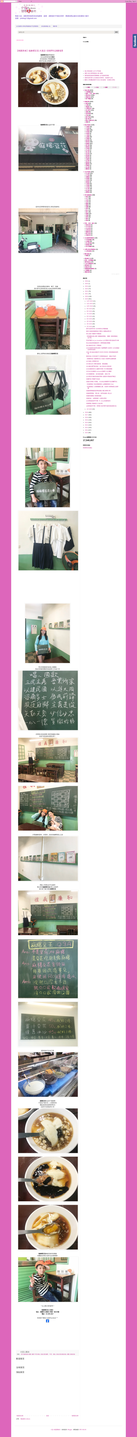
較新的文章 (20, 1415)
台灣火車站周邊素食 (90, 249)
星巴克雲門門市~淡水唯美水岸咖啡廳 (97, 328)
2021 (86, 293)
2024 (86, 286)
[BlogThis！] (23, 1352)
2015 (86, 420)
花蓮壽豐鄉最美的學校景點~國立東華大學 (98, 390)
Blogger (70, 1429)
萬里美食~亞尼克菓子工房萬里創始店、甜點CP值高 (101, 356)
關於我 (55, 26)
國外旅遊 (87, 254)
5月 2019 (89, 319)
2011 (86, 430)
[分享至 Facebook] (27, 1352)
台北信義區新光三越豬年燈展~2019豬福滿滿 (99, 369)
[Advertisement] (38, 44)
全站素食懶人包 (45, 26)
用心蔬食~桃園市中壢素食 (93, 333)
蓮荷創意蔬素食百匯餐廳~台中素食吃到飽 (97, 75)
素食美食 (72, 1354)
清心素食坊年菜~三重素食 (93, 345)
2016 (86, 417)
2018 (86, 412)
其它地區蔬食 (88, 195)
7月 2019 (89, 313)
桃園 (68, 1354)
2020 (86, 296)
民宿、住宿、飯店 (89, 223)
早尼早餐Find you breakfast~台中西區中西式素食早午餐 (102, 340)
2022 (86, 291)
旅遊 (86, 103)
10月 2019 (90, 306)
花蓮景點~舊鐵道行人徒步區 (94, 403)
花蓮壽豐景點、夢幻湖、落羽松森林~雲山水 (99, 393)
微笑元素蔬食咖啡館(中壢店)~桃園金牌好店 (98, 331)
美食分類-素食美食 (61, 1354)
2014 (86, 422)
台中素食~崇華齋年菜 (92, 361)
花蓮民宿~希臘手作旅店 (93, 379)
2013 (86, 425)
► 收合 (97, 87)
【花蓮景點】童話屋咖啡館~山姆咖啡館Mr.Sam (100, 384)
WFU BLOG (82, 1429)
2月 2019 (89, 326)
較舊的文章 (75, 1415)
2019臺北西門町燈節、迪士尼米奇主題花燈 (98, 366)
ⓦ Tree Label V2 (115, 274)
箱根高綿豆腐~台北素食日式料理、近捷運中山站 (99, 77)
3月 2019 (89, 324)
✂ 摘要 (106, 87)
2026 (86, 281)
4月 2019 (89, 321)
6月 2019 (89, 316)
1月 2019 (89, 409)
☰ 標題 (115, 87)
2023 (86, 288)
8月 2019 (89, 311)
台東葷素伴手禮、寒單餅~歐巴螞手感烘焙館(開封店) (101, 406)
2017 (86, 415)
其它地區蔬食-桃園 (26, 1354)
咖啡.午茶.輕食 (36, 1354)
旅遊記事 (87, 101)
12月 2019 (90, 301)
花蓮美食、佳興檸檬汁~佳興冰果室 (96, 398)
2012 (86, 427)
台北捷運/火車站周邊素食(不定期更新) (27, 26)
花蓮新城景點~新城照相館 (93, 396)
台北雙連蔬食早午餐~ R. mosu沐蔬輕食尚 (98, 401)
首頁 (47, 1415)
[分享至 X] (25, 1352)
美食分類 (87, 90)
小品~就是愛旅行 (56, 1429)
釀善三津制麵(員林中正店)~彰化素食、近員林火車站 (100, 80)
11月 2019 (90, 303)
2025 (86, 283)
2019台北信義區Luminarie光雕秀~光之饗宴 (98, 371)
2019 (86, 299)
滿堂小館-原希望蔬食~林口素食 (94, 73)
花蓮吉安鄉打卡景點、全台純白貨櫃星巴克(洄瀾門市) (101, 381)
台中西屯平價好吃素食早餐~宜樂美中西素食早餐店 (101, 376)
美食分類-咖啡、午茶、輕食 (48, 1354)
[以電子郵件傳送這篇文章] (21, 1352)
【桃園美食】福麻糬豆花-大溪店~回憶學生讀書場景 (39, 51)
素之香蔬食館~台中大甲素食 (93, 71)
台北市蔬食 (87, 172)
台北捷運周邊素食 (89, 238)
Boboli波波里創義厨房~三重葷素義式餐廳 (98, 343)
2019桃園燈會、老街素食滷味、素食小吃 (98, 374)
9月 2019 (89, 308)
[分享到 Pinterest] (28, 1352)
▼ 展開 (88, 87)
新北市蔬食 (87, 125)
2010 (86, 432)
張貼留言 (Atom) (25, 1419)
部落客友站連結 (87, 447)
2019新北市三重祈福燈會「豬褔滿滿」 (97, 364)
